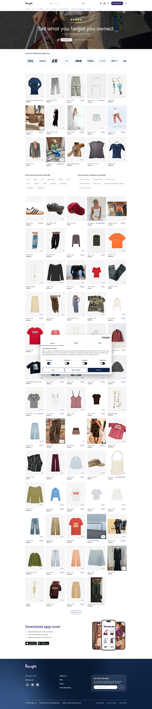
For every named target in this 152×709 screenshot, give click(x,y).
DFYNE (122, 132)
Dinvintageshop (99, 223)
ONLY (42, 179)
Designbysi (59, 164)
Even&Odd (53, 183)
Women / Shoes (97, 179)
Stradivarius (30, 188)
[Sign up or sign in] (108, 3)
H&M (82, 100)
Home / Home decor (85, 188)
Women (28, 9)
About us (63, 676)
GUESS (35, 179)
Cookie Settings (99, 703)
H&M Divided (63, 183)
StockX (40, 223)
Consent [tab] (52, 343)
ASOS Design (51, 179)
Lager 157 (36, 183)
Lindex (44, 183)
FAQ (61, 680)
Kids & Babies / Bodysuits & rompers (114, 183)
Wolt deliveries (65, 688)
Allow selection (76, 370)
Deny (53, 370)
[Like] (42, 96)
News (62, 684)
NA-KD (81, 132)
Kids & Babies (40, 9)
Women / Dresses (84, 183)
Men (34, 9)
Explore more (76, 612)
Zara (102, 132)
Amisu (68, 179)
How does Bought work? (82, 40)
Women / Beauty (84, 179)
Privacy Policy (123, 703)
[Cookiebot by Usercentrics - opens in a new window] (103, 338)
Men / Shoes (96, 183)
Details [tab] (76, 343)
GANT (28, 183)
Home (47, 9)
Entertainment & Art (64, 9)
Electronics (54, 9)
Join (121, 687)
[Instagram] (27, 685)
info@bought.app (54, 703)
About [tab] (99, 343)
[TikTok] (37, 685)
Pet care (89, 9)
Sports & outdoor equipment (78, 9)
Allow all (98, 370)
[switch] (67, 363)
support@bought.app (74, 703)
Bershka (61, 179)
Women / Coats (110, 179)
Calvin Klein (40, 188)
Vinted (40, 132)
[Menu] (104, 3)
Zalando (101, 100)
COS (28, 179)
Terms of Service (111, 703)
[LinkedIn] (32, 685)
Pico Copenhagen (119, 477)
